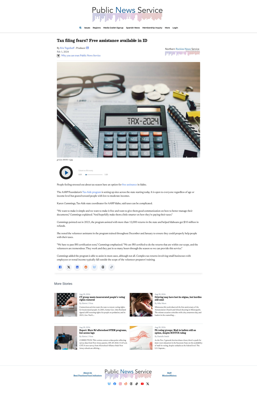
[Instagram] (120, 384)
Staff (169, 373)
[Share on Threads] (103, 267)
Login (175, 28)
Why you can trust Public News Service (80, 56)
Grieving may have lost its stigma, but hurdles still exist (178, 298)
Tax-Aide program (91, 192)
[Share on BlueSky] (94, 267)
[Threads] (131, 384)
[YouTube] (142, 384)
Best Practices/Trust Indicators (88, 375)
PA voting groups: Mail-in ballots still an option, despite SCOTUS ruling (175, 331)
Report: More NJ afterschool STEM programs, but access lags (103, 331)
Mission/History (169, 375)
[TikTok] (136, 384)
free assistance (129, 185)
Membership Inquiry (152, 28)
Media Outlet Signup (113, 28)
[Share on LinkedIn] (77, 267)
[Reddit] (125, 384)
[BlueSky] (109, 384)
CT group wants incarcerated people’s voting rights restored (102, 298)
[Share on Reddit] (86, 267)
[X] (147, 384)
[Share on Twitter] (68, 267)
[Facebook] (114, 384)
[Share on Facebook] (60, 267)
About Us (87, 373)
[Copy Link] (111, 267)
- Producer (73, 48)
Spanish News (133, 28)
